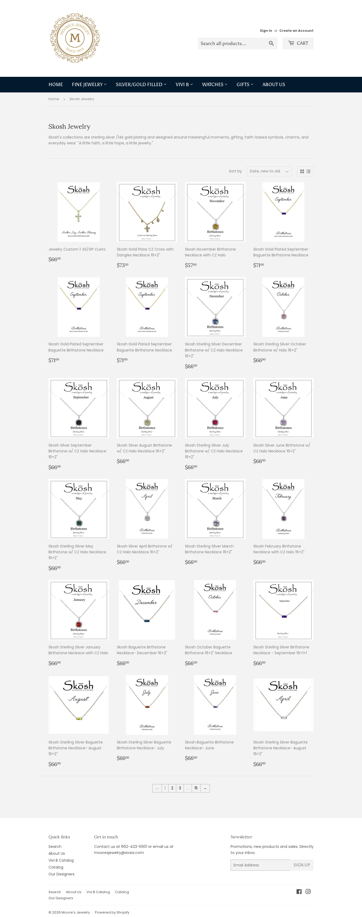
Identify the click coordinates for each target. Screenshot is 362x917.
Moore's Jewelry (75, 912)
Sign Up (302, 864)
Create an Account (296, 31)
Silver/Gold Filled (140, 84)
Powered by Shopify (112, 912)
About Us (274, 84)
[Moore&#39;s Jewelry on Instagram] (308, 892)
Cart (302, 43)
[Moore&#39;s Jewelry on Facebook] (299, 892)
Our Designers (61, 874)
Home (55, 84)
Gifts (243, 84)
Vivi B (183, 84)
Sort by (235, 171)
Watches (213, 84)
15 (196, 788)
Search (54, 846)
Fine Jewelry (88, 84)
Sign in (266, 31)
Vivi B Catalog (61, 860)
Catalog (55, 867)
